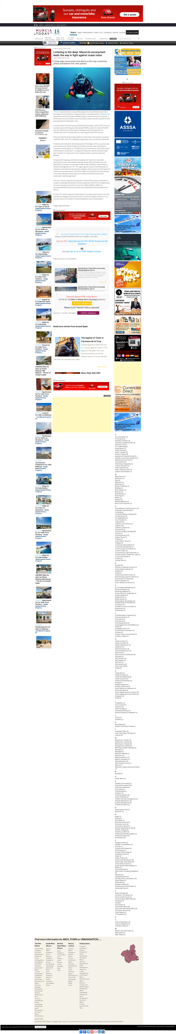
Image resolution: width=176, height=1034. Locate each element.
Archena (70, 954)
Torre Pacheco (39, 1016)
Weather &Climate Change (50, 39)
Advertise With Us (170, 1026)
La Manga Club (39, 960)
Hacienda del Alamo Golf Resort (50, 968)
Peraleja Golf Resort (72, 980)
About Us (162, 1026)
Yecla (58, 970)
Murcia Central (71, 944)
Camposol (49, 958)
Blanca (70, 956)
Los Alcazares (39, 973)
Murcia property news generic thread (104, 1021)
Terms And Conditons (143, 1026)
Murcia (57, 112)
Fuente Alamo (50, 964)
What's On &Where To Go (60, 39)
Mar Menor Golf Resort (39, 982)
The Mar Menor (38, 944)
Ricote (70, 983)
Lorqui (70, 970)
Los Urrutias (38, 979)
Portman (37, 993)
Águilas (80, 32)
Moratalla (60, 966)
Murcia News (39, 39)
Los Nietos (38, 977)
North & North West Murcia (61, 945)
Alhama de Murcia (88, 32)
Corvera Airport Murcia (75, 1021)
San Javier (122, 32)
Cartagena (38, 950)
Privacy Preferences (40, 1027)
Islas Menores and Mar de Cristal (39, 956)
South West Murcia (50, 944)
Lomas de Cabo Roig (84, 1007)
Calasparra (60, 953)
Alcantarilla (71, 952)
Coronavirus (65, 1021)
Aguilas (48, 948)
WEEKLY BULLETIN (61, 25)
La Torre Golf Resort (39, 969)
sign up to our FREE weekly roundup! (85, 251)
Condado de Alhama (49, 961)
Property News (91, 39)
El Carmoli (38, 952)
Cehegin (59, 958)
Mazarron (49, 973)
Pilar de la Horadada (38, 986)
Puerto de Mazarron (49, 976)
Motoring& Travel (71, 39)
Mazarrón (115, 32)
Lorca (100, 32)
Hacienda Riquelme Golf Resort (72, 966)
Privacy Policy (152, 1026)
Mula (58, 968)
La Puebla (38, 966)
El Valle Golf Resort (72, 961)
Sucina (70, 985)
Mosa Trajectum (73, 975)
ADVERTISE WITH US (50, 25)
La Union (37, 972)
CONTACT (41, 25)
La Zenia (82, 1004)
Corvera (70, 958)
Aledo (48, 950)
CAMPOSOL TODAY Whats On (43, 1021)
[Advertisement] (81, 414)
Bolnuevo (49, 956)
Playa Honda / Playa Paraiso (39, 990)
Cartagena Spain (57, 1021)
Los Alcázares (108, 32)
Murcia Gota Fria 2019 (88, 1021)
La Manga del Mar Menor (39, 963)
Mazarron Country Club (84, 984)
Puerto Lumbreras (49, 980)
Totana (48, 985)
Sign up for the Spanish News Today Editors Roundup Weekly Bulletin (84, 234)
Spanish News (103, 39)
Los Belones (38, 975)
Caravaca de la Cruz (61, 956)
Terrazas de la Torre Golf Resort (39, 1012)
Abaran (70, 950)
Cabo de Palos (39, 948)
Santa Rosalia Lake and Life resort (39, 1006)
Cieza (59, 960)
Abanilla (70, 948)
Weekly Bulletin (119, 1021)
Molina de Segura (71, 972)
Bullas (59, 951)
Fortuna (59, 962)
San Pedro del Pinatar (39, 1001)
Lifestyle (79, 39)
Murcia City (71, 977)
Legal (158, 1026)
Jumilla (96, 32)
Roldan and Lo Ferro (39, 996)
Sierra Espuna (50, 983)
